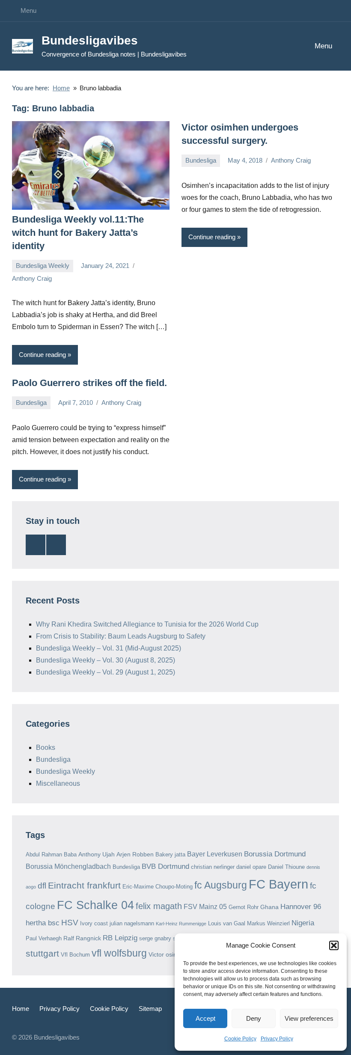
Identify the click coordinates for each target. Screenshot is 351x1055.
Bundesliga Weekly (42, 265)
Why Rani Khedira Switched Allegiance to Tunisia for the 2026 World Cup (147, 624)
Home (20, 1008)
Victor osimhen (169, 954)
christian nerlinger (213, 867)
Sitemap (150, 1008)
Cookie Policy (240, 1039)
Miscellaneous (58, 783)
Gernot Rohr (244, 907)
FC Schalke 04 (95, 905)
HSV (69, 922)
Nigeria (303, 923)
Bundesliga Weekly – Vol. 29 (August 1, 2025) (105, 672)
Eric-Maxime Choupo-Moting (157, 886)
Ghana (269, 906)
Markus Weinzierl (268, 923)
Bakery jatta (170, 854)
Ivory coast (94, 923)
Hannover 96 (300, 907)
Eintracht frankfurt (84, 885)
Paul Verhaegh (44, 938)
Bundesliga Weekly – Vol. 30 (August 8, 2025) (105, 660)
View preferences (309, 1018)
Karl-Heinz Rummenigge (181, 923)
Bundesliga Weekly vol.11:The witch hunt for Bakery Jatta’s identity (78, 232)
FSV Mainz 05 (205, 906)
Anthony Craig (32, 278)
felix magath (159, 906)
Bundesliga (200, 160)
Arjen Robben (135, 854)
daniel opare (251, 867)
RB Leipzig (120, 938)
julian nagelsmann (132, 923)
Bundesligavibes (90, 40)
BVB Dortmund (165, 866)
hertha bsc (42, 923)
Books (45, 747)
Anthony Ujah (96, 854)
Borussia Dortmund (275, 854)
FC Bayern (278, 884)
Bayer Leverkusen (214, 854)
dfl (42, 885)
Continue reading (42, 354)
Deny (253, 1018)
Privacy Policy (277, 1039)
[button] (334, 945)
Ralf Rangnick (82, 938)
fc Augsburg (220, 885)
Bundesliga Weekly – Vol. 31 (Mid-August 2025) (108, 648)
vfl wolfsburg (119, 953)
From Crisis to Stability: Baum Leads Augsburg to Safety (120, 636)
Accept (205, 1018)
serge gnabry (155, 938)
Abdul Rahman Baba (51, 854)
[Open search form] (278, 46)
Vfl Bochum (75, 954)
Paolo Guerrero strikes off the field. (89, 382)
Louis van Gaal (226, 923)
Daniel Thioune (286, 867)
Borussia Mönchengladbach (68, 866)
